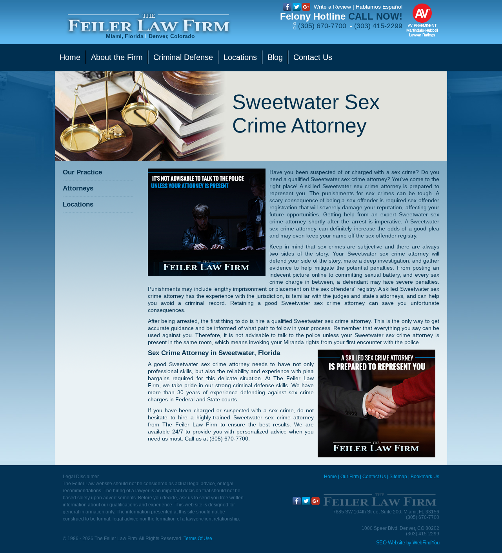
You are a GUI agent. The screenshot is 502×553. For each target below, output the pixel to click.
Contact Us (312, 57)
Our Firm (349, 476)
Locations (240, 57)
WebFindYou (426, 543)
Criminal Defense (183, 57)
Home (70, 57)
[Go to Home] (379, 499)
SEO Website (390, 543)
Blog (275, 57)
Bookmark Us (425, 476)
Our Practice (82, 172)
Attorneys (78, 188)
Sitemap (398, 476)
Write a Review (332, 7)
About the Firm (117, 57)
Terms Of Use (198, 538)
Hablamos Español (379, 7)
